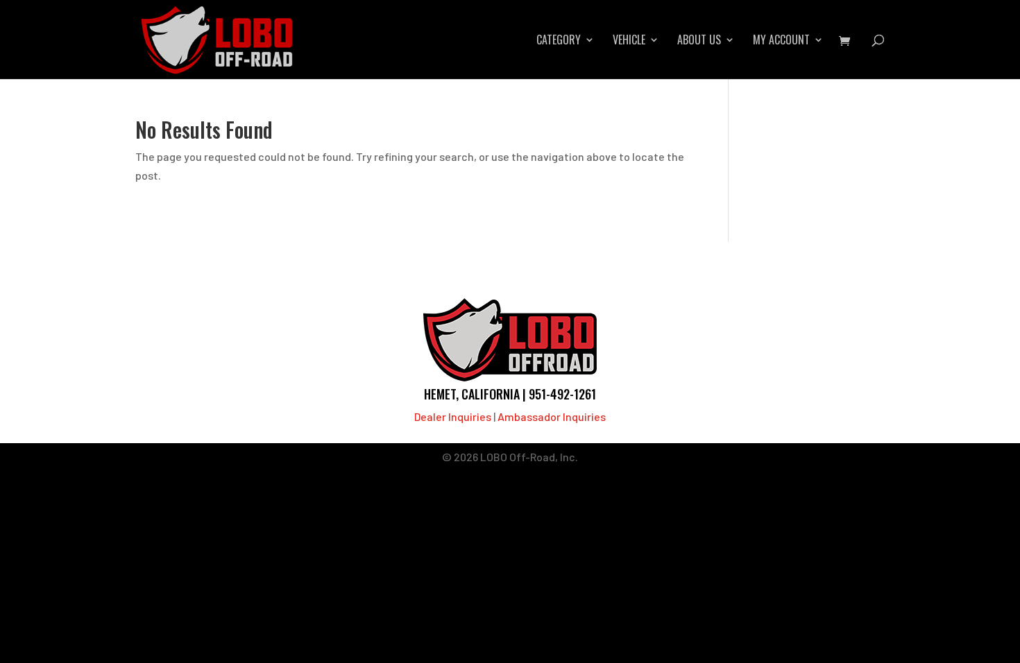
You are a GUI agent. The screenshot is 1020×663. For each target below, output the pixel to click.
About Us (699, 41)
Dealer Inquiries (452, 416)
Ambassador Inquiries (552, 416)
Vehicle (629, 41)
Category (558, 41)
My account (781, 41)
